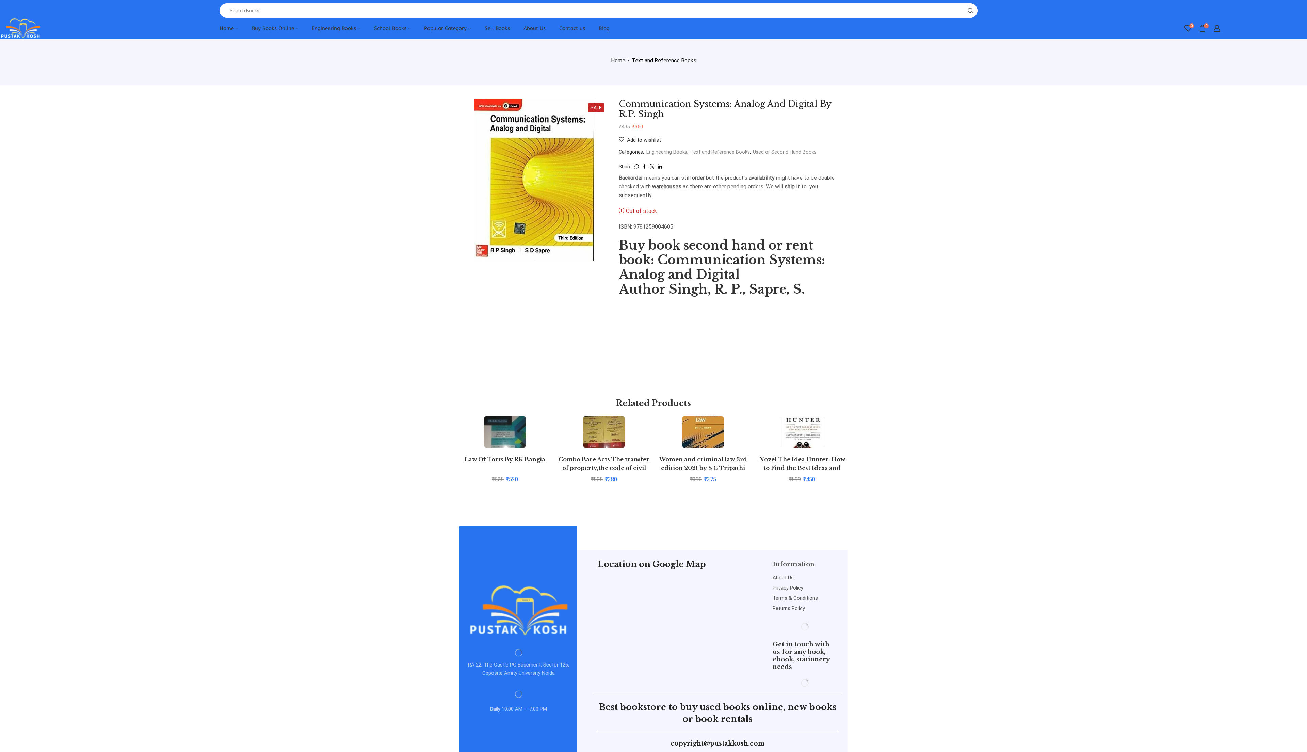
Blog (604, 28)
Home (227, 28)
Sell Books (497, 28)
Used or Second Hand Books (785, 152)
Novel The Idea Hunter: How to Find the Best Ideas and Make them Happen (802, 468)
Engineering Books (334, 28)
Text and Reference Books (664, 60)
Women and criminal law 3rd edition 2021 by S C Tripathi (703, 463)
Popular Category (445, 28)
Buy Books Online (273, 28)
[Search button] (970, 10)
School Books (390, 28)
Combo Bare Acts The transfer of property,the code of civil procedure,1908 (604, 468)
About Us (534, 28)
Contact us (572, 28)
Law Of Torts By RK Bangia (505, 459)
